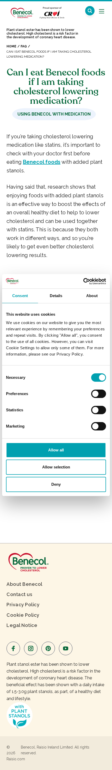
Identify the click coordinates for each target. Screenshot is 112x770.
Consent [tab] (20, 295)
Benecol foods (41, 162)
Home (11, 46)
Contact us (19, 594)
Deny (56, 484)
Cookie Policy (23, 615)
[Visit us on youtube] (65, 648)
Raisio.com (16, 759)
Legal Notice (22, 625)
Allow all (56, 450)
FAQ (24, 46)
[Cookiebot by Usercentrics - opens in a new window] (83, 281)
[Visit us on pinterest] (48, 648)
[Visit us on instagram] (31, 648)
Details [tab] (56, 295)
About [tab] (92, 295)
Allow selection (56, 467)
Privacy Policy (23, 604)
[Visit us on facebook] (13, 648)
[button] (90, 11)
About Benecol (24, 584)
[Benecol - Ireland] (21, 10)
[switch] (98, 394)
